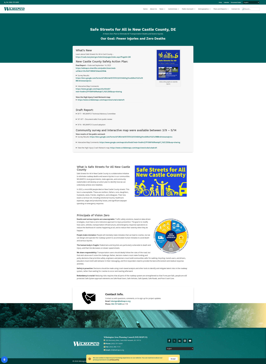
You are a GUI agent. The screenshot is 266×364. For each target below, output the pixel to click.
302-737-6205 (116, 304)
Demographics (203, 9)
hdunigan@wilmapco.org (120, 301)
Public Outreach (187, 9)
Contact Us (236, 9)
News (161, 9)
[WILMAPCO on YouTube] (190, 341)
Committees (172, 9)
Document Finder (236, 2)
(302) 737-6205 (14, 2)
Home (145, 9)
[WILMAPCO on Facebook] (169, 341)
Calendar (226, 2)
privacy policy (114, 360)
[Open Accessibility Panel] (4, 359)
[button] (247, 9)
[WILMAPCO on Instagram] (185, 341)
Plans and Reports (220, 9)
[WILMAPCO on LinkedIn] (180, 341)
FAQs (220, 2)
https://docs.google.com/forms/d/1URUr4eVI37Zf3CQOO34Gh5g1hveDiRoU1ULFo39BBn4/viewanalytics (131, 137)
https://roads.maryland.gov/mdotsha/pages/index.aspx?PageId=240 (103, 57)
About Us (153, 9)
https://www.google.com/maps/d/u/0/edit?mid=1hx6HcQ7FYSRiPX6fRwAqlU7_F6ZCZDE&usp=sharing (139, 142)
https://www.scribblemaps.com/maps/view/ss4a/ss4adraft (101, 100)
